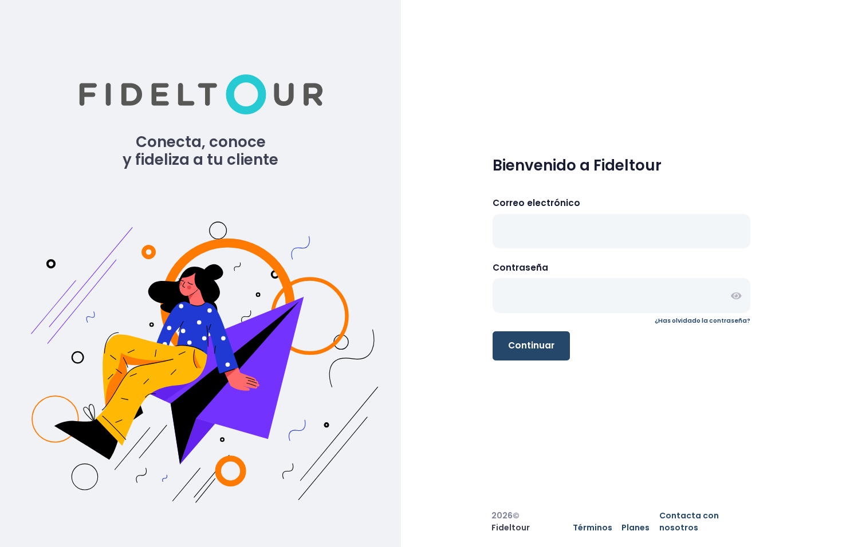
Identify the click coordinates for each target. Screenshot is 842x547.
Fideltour (510, 527)
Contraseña (520, 267)
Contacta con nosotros (689, 521)
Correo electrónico (536, 203)
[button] (736, 295)
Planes (635, 527)
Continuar (531, 345)
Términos (592, 527)
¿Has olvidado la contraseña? (702, 320)
